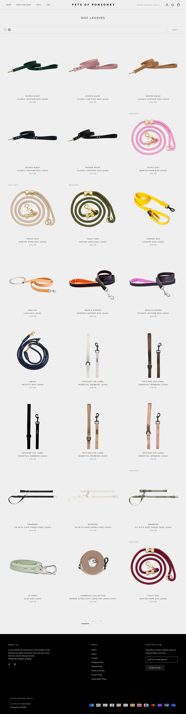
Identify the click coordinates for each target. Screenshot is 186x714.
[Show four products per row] (9, 30)
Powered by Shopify (18, 707)
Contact (94, 658)
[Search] (172, 4)
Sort (175, 30)
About (93, 654)
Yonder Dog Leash (153, 242)
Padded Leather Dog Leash (93, 313)
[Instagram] (15, 664)
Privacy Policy (96, 675)
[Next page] (101, 621)
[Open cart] (178, 4)
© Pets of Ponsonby (20, 704)
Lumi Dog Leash (33, 313)
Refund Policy (96, 666)
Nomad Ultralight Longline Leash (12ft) (93, 599)
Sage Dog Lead (32, 599)
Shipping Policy (97, 662)
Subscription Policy (99, 679)
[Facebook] (9, 664)
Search (94, 650)
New (8, 5)
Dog (39, 5)
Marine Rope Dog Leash (153, 170)
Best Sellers (24, 5)
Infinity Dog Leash (33, 385)
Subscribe (155, 668)
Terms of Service (98, 670)
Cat (48, 5)
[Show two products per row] (5, 30)
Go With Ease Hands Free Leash (32, 527)
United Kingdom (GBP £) (148, 5)
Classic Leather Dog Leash (32, 99)
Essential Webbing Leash (93, 385)
